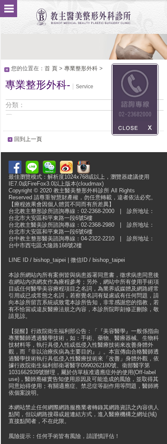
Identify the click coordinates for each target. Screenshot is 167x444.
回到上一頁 (28, 139)
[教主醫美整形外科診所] (83, 12)
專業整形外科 (81, 68)
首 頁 (51, 68)
